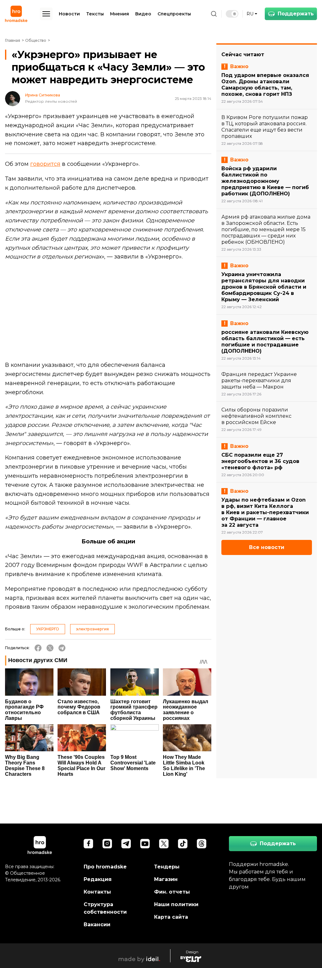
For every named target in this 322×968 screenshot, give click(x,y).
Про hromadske (105, 867)
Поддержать (296, 14)
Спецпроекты (174, 14)
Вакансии (97, 924)
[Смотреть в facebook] (88, 843)
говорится (45, 163)
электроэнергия (92, 629)
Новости (69, 14)
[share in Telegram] (61, 647)
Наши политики (176, 904)
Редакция (98, 879)
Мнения (119, 14)
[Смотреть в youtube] (145, 843)
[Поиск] (214, 14)
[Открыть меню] (46, 14)
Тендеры (167, 867)
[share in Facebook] (38, 647)
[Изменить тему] (232, 14)
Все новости (266, 547)
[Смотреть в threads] (201, 843)
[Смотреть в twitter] (164, 843)
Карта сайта (171, 917)
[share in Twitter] (50, 647)
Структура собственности (105, 908)
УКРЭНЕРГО (47, 629)
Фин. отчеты (172, 892)
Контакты (97, 892)
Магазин (166, 879)
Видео (143, 14)
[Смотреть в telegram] (126, 843)
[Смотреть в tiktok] (182, 843)
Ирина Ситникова (42, 95)
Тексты (95, 14)
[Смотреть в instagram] (107, 843)
